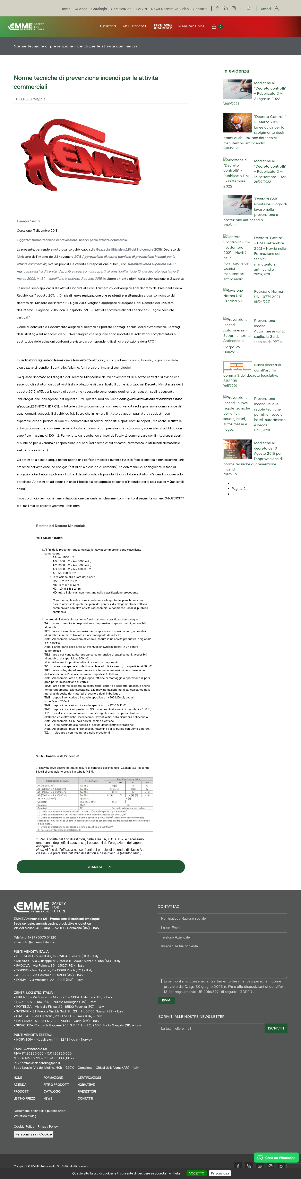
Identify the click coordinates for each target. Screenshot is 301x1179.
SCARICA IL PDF (101, 867)
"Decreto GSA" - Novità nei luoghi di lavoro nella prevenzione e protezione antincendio (255, 209)
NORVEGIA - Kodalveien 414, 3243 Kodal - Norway (54, 1039)
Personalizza (220, 1173)
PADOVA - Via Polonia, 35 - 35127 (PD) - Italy (50, 965)
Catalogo (52, 1091)
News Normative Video (170, 9)
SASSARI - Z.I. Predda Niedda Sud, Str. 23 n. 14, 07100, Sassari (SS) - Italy (69, 1011)
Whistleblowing (25, 1116)
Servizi (141, 9)
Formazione (53, 1078)
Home (65, 9)
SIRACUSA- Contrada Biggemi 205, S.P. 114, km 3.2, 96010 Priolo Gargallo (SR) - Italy (78, 1025)
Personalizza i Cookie (33, 1134)
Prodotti (21, 1091)
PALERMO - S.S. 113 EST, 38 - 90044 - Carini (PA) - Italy (57, 1021)
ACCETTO (197, 1173)
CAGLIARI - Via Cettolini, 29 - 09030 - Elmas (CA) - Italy (58, 1016)
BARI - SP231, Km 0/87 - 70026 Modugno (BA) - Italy (55, 1002)
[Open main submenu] (163, 26)
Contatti (200, 9)
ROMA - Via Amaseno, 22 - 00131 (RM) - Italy (49, 980)
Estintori (108, 26)
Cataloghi (99, 9)
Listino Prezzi (24, 1098)
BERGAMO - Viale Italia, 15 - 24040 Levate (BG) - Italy (57, 956)
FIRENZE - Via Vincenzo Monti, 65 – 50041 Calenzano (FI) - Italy (63, 997)
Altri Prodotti (135, 26)
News (48, 1098)
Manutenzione (191, 26)
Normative (86, 1085)
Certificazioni (121, 9)
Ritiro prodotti (56, 1085)
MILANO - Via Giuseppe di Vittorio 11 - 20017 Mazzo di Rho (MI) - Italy (68, 961)
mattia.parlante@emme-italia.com (55, 506)
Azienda (81, 9)
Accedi (267, 9)
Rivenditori (87, 1091)
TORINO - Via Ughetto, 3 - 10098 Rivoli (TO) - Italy (54, 970)
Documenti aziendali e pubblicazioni (40, 1111)
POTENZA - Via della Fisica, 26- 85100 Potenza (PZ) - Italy (59, 1007)
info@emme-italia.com (40, 942)
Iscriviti (276, 1028)
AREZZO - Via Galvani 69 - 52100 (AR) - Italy (49, 975)
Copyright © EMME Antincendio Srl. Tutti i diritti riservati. (51, 1166)
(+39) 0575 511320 (42, 937)
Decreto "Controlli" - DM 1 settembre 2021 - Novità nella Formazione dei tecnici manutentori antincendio (270, 254)
